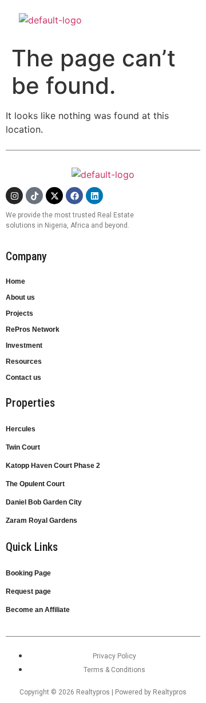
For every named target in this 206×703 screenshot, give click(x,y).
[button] (196, 15)
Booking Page (28, 573)
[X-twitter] (54, 195)
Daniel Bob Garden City (44, 502)
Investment (24, 345)
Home (15, 281)
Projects (19, 313)
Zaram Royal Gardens (41, 521)
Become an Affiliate (38, 610)
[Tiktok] (34, 195)
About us (20, 297)
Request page (28, 591)
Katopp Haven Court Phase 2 (53, 466)
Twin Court (23, 447)
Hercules (20, 429)
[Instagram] (14, 195)
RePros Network (33, 329)
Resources (24, 362)
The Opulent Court (35, 484)
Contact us (23, 378)
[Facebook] (74, 195)
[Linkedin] (94, 195)
